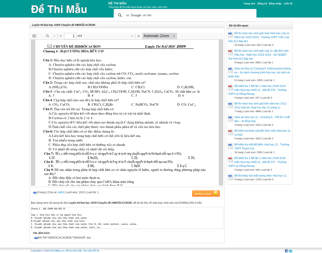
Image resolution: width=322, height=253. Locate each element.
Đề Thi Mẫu (117, 3)
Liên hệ (288, 3)
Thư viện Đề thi (91, 250)
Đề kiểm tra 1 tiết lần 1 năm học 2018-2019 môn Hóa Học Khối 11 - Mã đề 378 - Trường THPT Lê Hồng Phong (257, 90)
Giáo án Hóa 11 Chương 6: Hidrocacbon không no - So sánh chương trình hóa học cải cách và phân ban (259, 72)
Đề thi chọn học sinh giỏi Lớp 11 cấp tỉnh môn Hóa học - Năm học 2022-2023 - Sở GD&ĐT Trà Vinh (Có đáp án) (258, 54)
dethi (61, 192)
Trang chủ (249, 3)
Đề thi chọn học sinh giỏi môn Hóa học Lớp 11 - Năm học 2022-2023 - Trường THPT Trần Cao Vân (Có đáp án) (259, 37)
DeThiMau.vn (57, 250)
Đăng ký (262, 3)
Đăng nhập (275, 3)
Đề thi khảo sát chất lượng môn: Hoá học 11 (260, 175)
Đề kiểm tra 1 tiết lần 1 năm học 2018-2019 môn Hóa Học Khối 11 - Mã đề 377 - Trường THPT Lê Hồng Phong (257, 162)
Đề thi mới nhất (73, 250)
